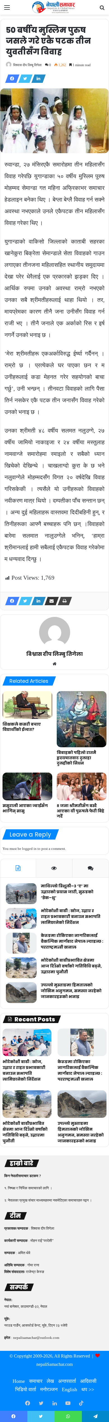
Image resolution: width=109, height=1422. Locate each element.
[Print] (63, 601)
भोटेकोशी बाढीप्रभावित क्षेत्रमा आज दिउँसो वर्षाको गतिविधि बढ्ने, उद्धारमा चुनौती (71, 966)
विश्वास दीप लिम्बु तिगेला (27, 65)
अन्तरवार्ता (67, 1381)
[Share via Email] (50, 601)
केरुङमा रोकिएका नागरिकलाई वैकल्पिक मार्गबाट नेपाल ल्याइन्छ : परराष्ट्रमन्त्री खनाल (72, 941)
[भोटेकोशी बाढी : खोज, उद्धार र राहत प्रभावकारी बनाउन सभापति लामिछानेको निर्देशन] (21, 918)
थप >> (87, 1389)
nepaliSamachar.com (54, 1364)
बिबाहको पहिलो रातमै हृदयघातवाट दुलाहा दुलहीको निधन (76, 758)
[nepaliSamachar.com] (54, 7)
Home (19, 1381)
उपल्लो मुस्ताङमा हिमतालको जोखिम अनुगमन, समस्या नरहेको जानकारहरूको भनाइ (71, 990)
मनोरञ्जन (49, 1389)
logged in (29, 849)
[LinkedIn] (36, 79)
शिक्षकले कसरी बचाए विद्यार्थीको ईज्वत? (22, 726)
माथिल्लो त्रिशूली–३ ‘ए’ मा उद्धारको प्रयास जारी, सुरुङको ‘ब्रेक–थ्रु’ (67, 891)
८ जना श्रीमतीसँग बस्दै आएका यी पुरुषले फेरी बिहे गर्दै (80, 811)
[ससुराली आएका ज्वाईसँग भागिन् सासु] (27, 786)
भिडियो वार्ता (25, 1389)
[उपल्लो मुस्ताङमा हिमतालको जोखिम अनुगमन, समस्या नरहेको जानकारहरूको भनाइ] (21, 992)
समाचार (35, 1381)
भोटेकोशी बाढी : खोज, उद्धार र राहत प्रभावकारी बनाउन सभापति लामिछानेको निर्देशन (70, 916)
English (69, 1389)
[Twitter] (23, 79)
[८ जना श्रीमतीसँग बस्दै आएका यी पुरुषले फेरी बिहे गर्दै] (81, 786)
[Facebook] (10, 79)
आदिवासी (88, 1381)
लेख (50, 1381)
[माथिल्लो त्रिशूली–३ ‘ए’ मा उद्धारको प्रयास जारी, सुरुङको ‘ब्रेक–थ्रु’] (21, 893)
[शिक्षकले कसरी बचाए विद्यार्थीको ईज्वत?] (27, 705)
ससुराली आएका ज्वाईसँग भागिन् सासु (25, 808)
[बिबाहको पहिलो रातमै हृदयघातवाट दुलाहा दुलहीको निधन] (81, 719)
